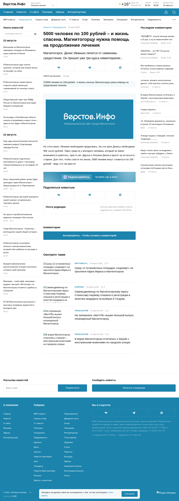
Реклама (47, 12)
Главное (8, 12)
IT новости (74, 19)
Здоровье (68, 442)
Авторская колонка (72, 466)
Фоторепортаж (137, 19)
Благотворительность (74, 471)
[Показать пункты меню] (174, 19)
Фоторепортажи (77, 12)
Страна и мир (41, 19)
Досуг (36, 447)
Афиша (60, 12)
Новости (21, 12)
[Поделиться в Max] (120, 67)
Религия (37, 475)
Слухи (67, 447)
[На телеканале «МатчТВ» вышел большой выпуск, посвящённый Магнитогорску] (57, 318)
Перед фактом (25, 19)
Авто (36, 461)
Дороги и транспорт (43, 480)
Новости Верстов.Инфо (44, 471)
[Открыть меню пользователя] (166, 12)
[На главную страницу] (14, 4)
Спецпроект (122, 19)
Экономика (108, 19)
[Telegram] (134, 412)
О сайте (34, 12)
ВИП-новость (9, 19)
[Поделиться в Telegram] (89, 67)
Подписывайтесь (79, 177)
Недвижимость (154, 19)
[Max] (162, 412)
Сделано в (10, 496)
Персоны (68, 452)
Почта (67, 475)
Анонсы (37, 452)
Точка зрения (70, 437)
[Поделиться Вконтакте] (58, 67)
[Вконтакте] (106, 412)
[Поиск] (174, 12)
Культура (68, 456)
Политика (95, 19)
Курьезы (37, 442)
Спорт (85, 19)
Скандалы (38, 466)
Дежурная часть (58, 19)
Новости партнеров (43, 456)
